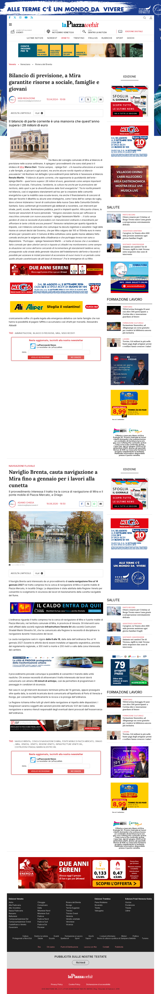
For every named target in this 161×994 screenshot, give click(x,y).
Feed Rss (33, 17)
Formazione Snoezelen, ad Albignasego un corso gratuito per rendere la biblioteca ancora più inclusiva (137, 329)
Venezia (25, 744)
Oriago (98, 741)
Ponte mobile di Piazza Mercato (78, 741)
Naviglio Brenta (22, 741)
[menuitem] (35, 38)
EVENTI (19, 32)
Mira (22, 167)
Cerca (144, 18)
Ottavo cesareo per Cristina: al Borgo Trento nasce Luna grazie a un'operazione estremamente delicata (137, 221)
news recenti (68, 333)
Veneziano (25, 64)
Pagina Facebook (11, 17)
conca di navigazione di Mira (46, 741)
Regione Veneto (46, 744)
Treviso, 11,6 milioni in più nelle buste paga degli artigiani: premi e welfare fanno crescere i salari (137, 344)
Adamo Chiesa (26, 503)
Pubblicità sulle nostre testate (80, 960)
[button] (151, 18)
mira (58, 333)
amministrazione (23, 333)
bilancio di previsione (43, 333)
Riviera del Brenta (43, 64)
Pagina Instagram (22, 17)
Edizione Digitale (134, 31)
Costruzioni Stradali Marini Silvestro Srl (35, 747)
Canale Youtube (28, 17)
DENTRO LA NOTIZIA (97, 32)
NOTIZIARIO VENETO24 (63, 32)
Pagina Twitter (16, 17)
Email (24, 352)
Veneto (12, 64)
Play (37, 113)
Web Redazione (26, 98)
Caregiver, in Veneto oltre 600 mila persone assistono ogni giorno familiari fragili (136, 235)
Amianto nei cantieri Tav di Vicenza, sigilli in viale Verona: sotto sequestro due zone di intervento (136, 251)
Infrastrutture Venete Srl (69, 744)
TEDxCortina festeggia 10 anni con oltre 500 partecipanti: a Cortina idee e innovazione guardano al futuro (136, 313)
